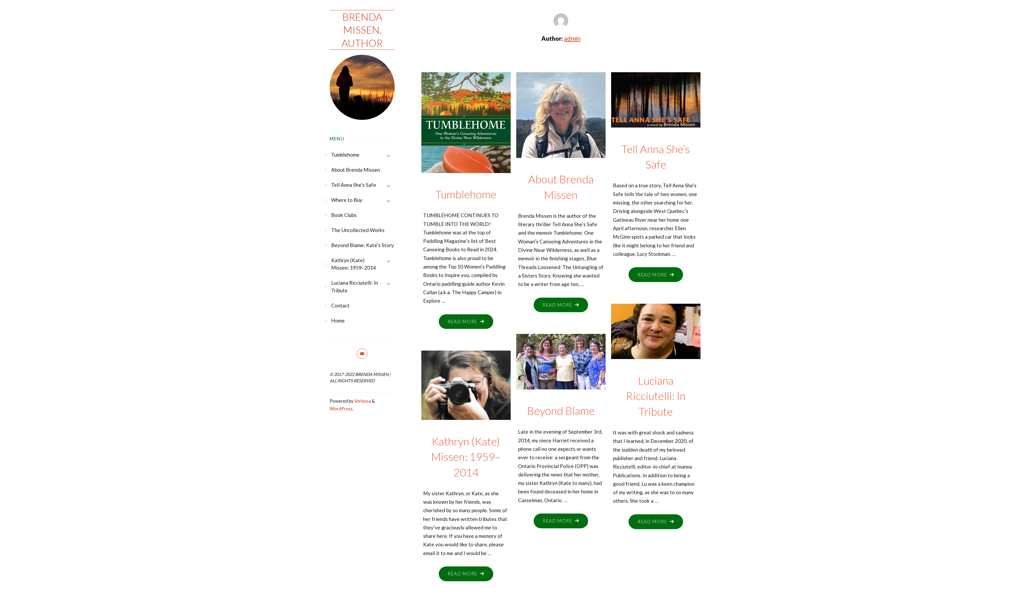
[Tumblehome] (466, 135)
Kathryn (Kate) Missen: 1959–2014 (466, 457)
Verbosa (362, 401)
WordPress (341, 408)
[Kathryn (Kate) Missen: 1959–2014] (466, 383)
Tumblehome (465, 194)
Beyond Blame (561, 410)
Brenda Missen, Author (362, 30)
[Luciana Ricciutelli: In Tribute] (655, 329)
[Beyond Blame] (560, 359)
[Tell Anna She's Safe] (655, 97)
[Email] (362, 353)
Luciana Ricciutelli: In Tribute (656, 396)
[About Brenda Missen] (560, 112)
